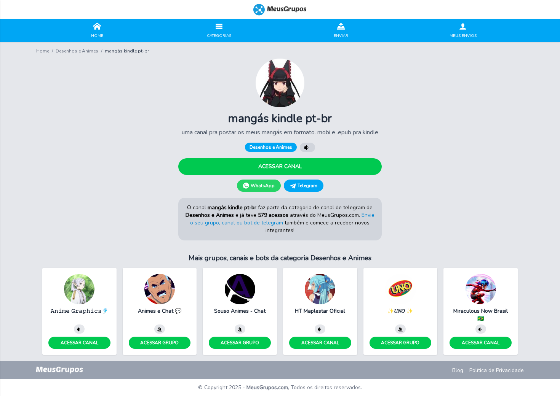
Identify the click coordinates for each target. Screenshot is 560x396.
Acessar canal (280, 166)
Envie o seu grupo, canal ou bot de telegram (282, 219)
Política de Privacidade (496, 370)
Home (42, 51)
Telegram (307, 186)
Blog (457, 370)
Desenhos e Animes (77, 51)
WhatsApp (263, 186)
